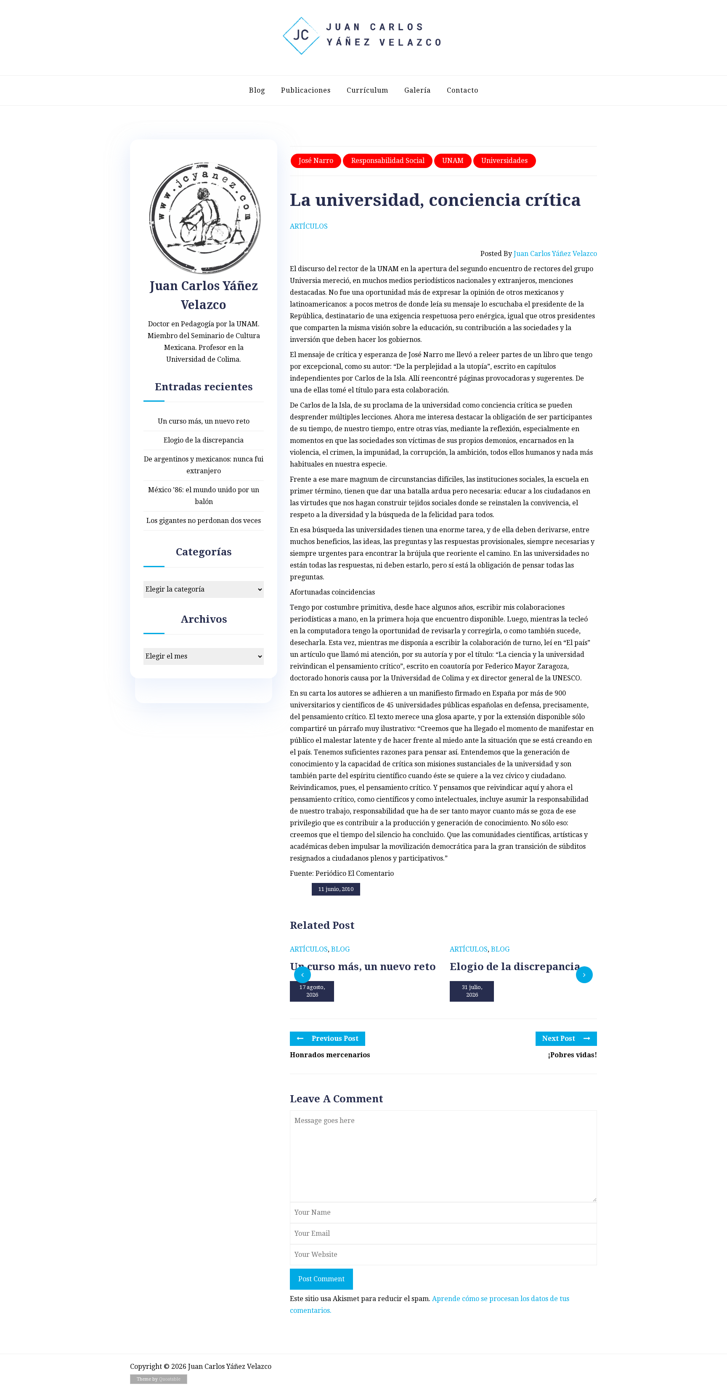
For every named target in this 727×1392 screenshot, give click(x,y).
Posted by (538, 254)
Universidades (504, 161)
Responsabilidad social (388, 161)
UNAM (453, 161)
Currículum (367, 90)
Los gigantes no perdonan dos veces (203, 521)
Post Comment (321, 1279)
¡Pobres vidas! (572, 1055)
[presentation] (302, 974)
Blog (257, 90)
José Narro (316, 161)
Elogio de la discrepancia (204, 440)
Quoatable (169, 1379)
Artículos (309, 226)
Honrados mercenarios (330, 1055)
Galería (417, 90)
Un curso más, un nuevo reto (203, 421)
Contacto (462, 90)
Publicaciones (306, 90)
